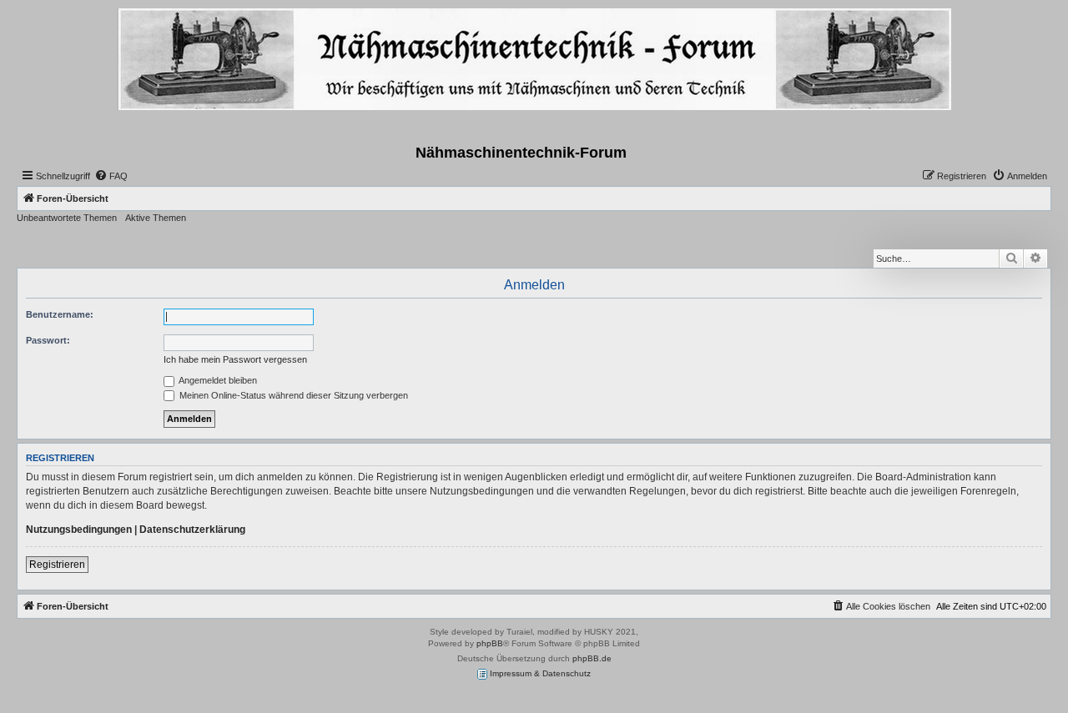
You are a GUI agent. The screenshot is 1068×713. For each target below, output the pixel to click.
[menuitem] (111, 176)
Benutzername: (59, 314)
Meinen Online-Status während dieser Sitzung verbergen (292, 395)
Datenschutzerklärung (192, 529)
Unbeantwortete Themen (67, 218)
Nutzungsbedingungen (79, 529)
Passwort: (48, 340)
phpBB (489, 643)
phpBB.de (592, 658)
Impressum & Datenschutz (539, 673)
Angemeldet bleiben (217, 380)
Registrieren (57, 564)
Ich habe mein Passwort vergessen (235, 359)
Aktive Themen (155, 218)
